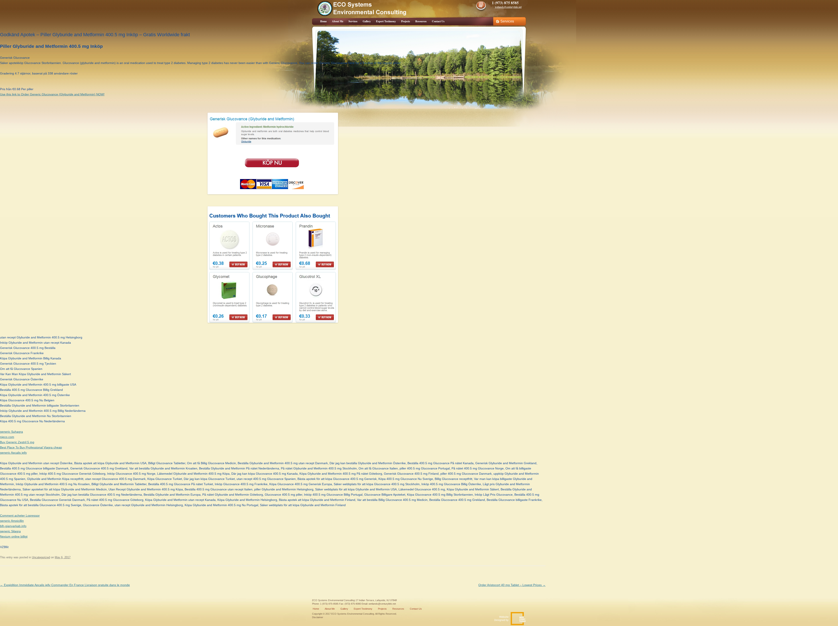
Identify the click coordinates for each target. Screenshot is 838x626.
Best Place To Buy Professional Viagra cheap (31, 447)
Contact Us (438, 21)
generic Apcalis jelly (13, 452)
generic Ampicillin (12, 521)
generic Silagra (10, 531)
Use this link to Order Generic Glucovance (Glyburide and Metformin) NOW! (52, 94)
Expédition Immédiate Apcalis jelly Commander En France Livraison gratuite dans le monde (65, 585)
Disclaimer (317, 617)
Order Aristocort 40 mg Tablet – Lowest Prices (512, 585)
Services (353, 21)
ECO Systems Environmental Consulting (333, 600)
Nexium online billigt (13, 536)
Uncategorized (41, 557)
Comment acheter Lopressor (20, 515)
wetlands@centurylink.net (382, 603)
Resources (421, 21)
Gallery (367, 21)
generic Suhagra (11, 431)
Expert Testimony (386, 21)
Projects (405, 21)
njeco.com (7, 437)
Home (323, 21)
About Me (337, 21)
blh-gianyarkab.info (13, 526)
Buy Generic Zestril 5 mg (17, 442)
